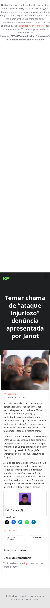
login (26, 563)
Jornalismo (12, 394)
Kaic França (11, 397)
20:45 (23, 397)
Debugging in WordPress (33, 25)
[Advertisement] (25, 156)
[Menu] (45, 276)
